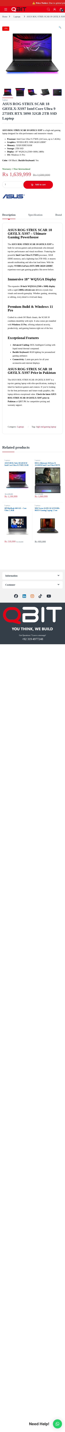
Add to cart (40, 184)
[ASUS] (13, 196)
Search (48, 9)
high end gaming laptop (46, 427)
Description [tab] (8, 214)
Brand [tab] (58, 214)
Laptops (17, 17)
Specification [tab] (35, 214)
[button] (60, 27)
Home (4, 17)
